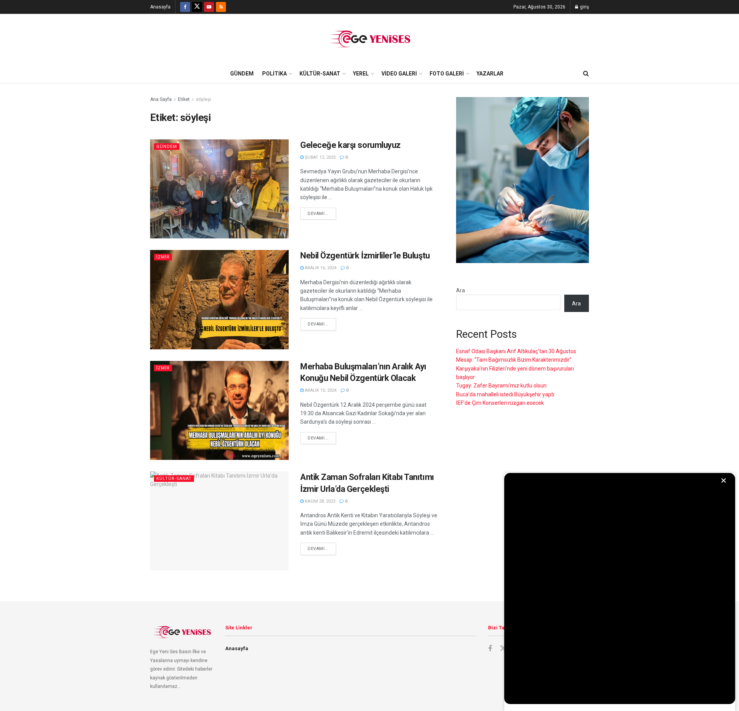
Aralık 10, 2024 (320, 390)
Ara (460, 290)
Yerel (361, 73)
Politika (274, 73)
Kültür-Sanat (319, 73)
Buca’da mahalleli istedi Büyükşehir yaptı (505, 394)
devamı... (318, 213)
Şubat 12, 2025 (320, 157)
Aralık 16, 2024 (320, 267)
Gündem (242, 73)
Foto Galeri (447, 73)
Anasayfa (160, 7)
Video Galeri (399, 73)
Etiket (184, 99)
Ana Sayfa (161, 99)
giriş (584, 7)
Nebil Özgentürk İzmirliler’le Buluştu (365, 255)
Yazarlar (490, 73)
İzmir (163, 257)
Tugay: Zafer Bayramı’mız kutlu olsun (501, 385)
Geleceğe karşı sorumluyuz (350, 145)
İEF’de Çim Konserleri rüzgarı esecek (500, 403)
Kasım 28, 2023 (319, 501)
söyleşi (203, 99)
